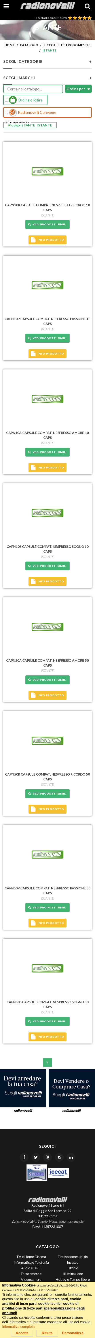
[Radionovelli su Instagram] (59, 1157)
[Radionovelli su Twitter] (35, 1157)
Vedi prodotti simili (49, 224)
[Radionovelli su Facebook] (24, 1157)
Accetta (22, 1333)
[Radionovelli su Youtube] (47, 1157)
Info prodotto (51, 239)
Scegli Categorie (47, 61)
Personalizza (73, 1333)
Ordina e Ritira (30, 99)
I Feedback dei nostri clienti (51, 17)
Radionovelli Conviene (36, 112)
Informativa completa (18, 1326)
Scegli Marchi (47, 77)
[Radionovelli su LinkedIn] (70, 1157)
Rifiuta (47, 1333)
